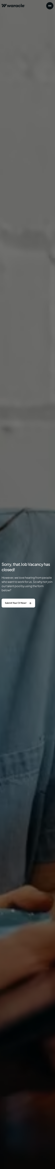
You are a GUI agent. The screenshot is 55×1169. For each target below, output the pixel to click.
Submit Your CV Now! (15, 602)
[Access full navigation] (49, 5)
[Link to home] (13, 4)
